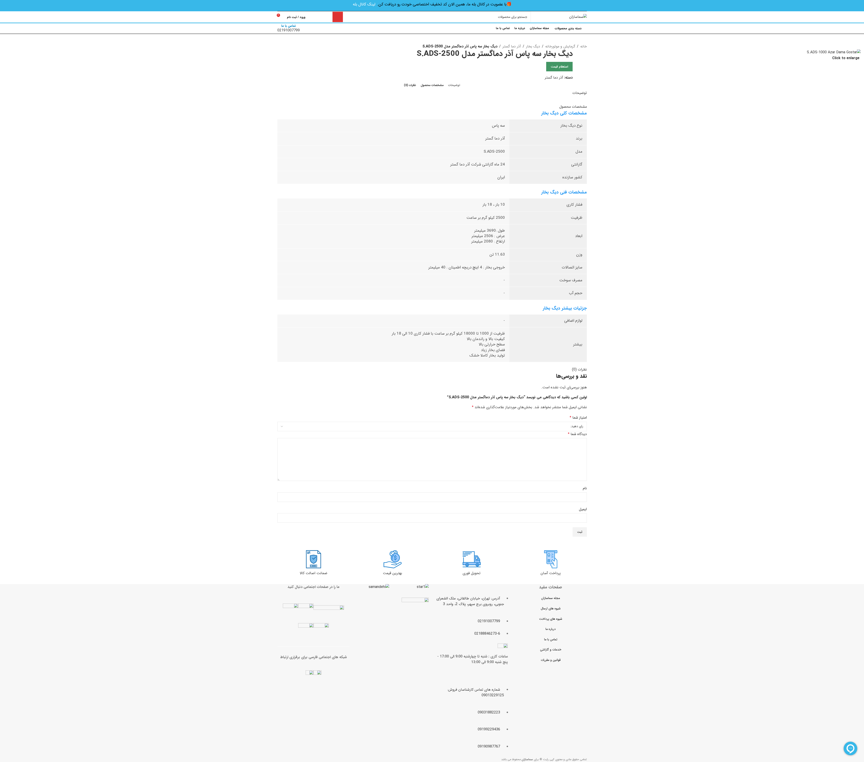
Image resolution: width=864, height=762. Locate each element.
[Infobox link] (432, 17)
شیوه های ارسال (551, 608)
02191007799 (489, 621)
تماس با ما (550, 639)
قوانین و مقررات (551, 659)
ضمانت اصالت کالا (313, 573)
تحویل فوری (471, 573)
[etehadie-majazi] (415, 612)
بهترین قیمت (392, 573)
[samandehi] (379, 587)
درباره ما (551, 629)
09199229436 (489, 729)
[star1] (423, 587)
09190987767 (489, 746)
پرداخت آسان (551, 573)
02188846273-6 (487, 633)
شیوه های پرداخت (550, 618)
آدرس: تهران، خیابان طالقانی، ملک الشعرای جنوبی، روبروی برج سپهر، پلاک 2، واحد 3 (470, 601)
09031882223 (489, 712)
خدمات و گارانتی (550, 649)
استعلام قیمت (559, 66)
